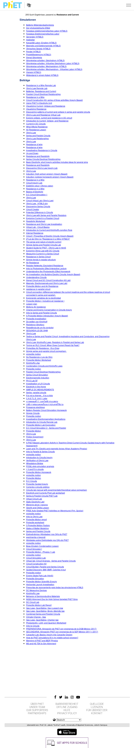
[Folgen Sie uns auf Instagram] (72, 697)
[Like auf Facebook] (55, 697)
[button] (128, 5)
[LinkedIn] (66, 697)
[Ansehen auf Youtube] (78, 697)
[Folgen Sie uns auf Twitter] (60, 697)
